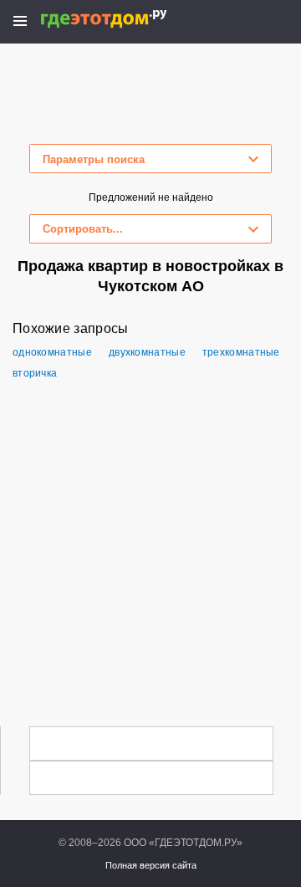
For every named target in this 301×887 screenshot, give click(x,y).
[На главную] (121, 18)
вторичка (35, 373)
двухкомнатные (147, 352)
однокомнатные (52, 352)
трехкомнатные (241, 352)
